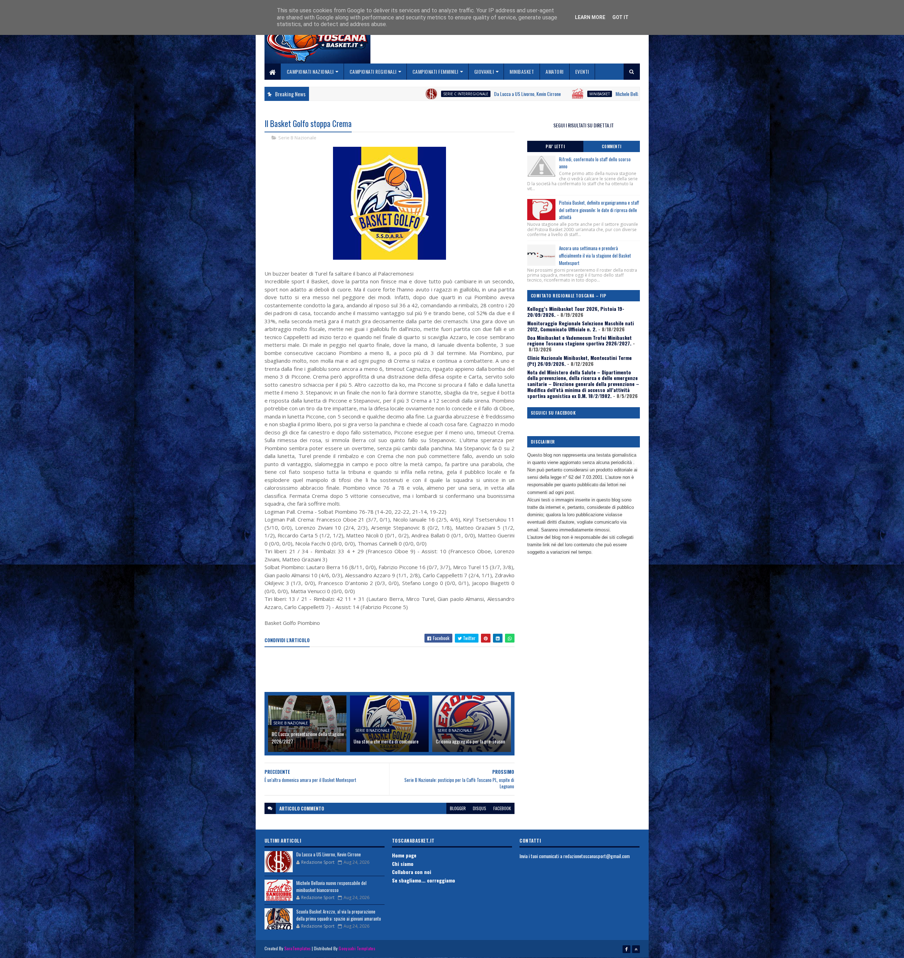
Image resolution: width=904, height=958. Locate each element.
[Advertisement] (393, 670)
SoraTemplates (297, 948)
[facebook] (626, 949)
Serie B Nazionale (297, 137)
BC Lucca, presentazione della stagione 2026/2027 (308, 737)
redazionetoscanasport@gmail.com (596, 856)
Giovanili (484, 71)
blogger (458, 808)
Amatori (555, 71)
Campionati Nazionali (310, 71)
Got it (620, 17)
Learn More (590, 17)
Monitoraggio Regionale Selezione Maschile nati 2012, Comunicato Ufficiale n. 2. (580, 326)
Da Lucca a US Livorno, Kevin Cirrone (463, 93)
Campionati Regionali (373, 71)
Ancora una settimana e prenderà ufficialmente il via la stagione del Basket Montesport (595, 255)
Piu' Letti (555, 146)
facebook (502, 808)
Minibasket (522, 71)
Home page (404, 855)
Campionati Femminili (435, 71)
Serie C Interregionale (402, 93)
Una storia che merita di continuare (385, 741)
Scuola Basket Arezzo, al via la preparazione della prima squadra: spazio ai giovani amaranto (338, 915)
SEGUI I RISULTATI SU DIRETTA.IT (583, 125)
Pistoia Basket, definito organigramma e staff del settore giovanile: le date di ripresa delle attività (599, 210)
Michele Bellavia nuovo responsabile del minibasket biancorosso (610, 93)
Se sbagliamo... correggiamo (423, 880)
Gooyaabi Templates (357, 948)
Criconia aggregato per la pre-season (470, 741)
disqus (479, 808)
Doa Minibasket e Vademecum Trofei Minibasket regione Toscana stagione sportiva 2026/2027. (579, 340)
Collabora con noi (411, 871)
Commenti (612, 146)
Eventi (582, 71)
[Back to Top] (636, 949)
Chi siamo (403, 863)
